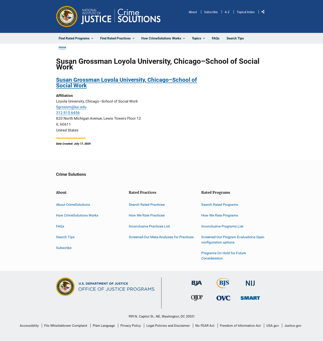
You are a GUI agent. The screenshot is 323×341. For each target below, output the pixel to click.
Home (62, 47)
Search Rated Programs (219, 204)
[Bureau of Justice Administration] (197, 281)
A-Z (227, 12)
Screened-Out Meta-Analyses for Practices (161, 237)
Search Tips (65, 237)
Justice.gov (292, 326)
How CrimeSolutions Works (77, 215)
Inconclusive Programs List (222, 226)
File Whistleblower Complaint (65, 326)
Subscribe (211, 12)
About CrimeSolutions (73, 204)
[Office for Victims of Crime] (223, 298)
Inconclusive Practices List (149, 226)
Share (265, 13)
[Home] (120, 16)
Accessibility (29, 326)
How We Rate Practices (147, 215)
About (193, 12)
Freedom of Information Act (240, 326)
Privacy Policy (130, 326)
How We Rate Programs (219, 215)
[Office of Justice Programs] (67, 16)
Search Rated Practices (147, 204)
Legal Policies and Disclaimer (168, 326)
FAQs (60, 226)
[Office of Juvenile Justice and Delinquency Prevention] (197, 299)
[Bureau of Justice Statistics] (223, 286)
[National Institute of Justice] (250, 281)
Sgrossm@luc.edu (71, 107)
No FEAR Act (204, 326)
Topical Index (246, 12)
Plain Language (104, 326)
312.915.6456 (68, 112)
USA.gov (272, 326)
